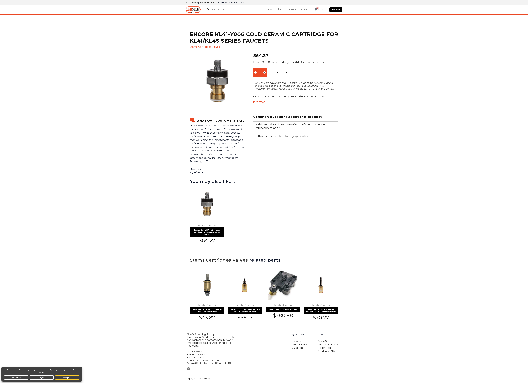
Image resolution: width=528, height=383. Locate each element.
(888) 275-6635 (198, 357)
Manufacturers (299, 344)
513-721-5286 (192, 2)
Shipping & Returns (328, 344)
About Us (323, 341)
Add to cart (283, 72)
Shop (279, 9)
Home (269, 9)
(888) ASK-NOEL (316, 86)
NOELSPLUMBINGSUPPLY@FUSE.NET (206, 360)
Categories (297, 347)
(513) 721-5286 (198, 351)
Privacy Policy (325, 347)
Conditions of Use (327, 351)
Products (296, 341)
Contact (291, 9)
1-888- (207, 2)
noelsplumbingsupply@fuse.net (273, 88)
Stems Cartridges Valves (205, 46)
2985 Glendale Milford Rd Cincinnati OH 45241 (214, 363)
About (303, 9)
